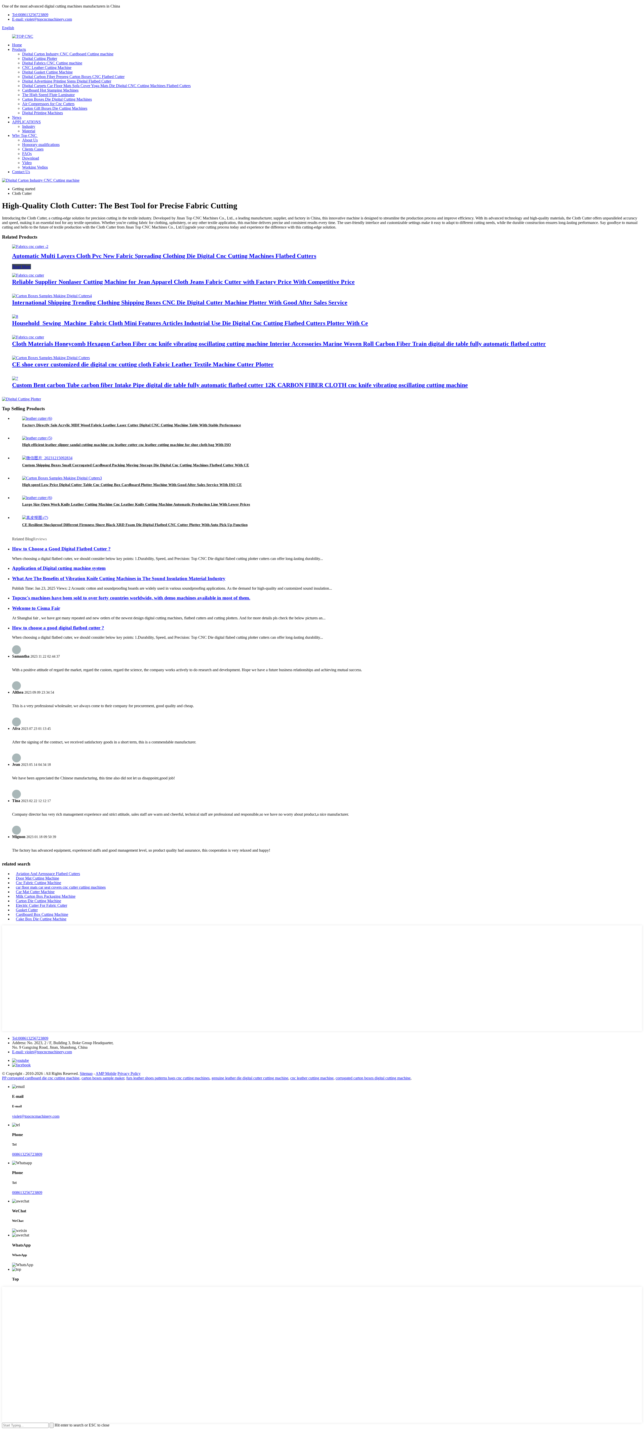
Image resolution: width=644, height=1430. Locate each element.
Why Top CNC (25, 135)
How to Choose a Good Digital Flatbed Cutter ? (61, 548)
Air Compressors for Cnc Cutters (48, 104)
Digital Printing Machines (42, 113)
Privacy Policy (129, 1073)
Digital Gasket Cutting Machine (47, 72)
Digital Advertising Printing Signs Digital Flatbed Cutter (66, 81)
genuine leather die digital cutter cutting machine (250, 1078)
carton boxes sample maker (103, 1078)
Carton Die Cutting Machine (38, 901)
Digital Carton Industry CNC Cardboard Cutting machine (67, 54)
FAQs (27, 154)
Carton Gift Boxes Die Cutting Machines (54, 108)
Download (30, 158)
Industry (28, 126)
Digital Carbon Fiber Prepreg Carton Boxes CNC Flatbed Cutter (73, 76)
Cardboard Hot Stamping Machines (50, 90)
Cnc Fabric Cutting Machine (38, 883)
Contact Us (21, 172)
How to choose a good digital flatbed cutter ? (58, 627)
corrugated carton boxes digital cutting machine (373, 1078)
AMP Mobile (106, 1073)
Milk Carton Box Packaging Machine (45, 896)
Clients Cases (33, 149)
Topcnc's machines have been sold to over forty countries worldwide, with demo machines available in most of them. (131, 597)
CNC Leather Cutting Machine (46, 67)
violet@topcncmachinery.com (35, 1116)
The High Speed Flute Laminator (48, 95)
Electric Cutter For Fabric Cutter (41, 905)
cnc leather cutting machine (312, 1078)
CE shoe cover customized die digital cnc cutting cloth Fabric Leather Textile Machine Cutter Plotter (143, 364)
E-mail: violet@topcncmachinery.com (42, 19)
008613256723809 (27, 1154)
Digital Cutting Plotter (39, 58)
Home (17, 45)
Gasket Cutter (27, 910)
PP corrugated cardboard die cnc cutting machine (40, 1078)
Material (28, 131)
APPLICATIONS (26, 122)
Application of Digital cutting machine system (59, 568)
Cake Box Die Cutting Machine (41, 919)
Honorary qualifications (41, 144)
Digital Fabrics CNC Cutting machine (52, 63)
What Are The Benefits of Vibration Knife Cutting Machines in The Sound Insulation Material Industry (118, 578)
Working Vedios (35, 167)
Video (27, 163)
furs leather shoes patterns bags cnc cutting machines (168, 1078)
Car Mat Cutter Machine (35, 892)
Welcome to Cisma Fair (36, 608)
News (16, 117)
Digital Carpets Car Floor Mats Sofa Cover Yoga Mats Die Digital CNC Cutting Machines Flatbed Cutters (106, 86)
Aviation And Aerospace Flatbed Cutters (48, 874)
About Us (30, 140)
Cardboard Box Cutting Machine (42, 914)
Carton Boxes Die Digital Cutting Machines (57, 99)
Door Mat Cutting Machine (37, 878)
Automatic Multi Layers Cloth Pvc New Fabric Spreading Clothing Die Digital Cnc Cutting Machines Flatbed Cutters (164, 256)
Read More (21, 267)
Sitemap (86, 1073)
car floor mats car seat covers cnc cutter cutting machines (61, 887)
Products (19, 49)
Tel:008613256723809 (30, 15)
